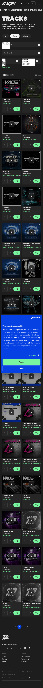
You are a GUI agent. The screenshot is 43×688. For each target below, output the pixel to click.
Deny (21, 368)
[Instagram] (20, 648)
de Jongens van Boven (25, 678)
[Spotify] (25, 648)
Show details (31, 355)
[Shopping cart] (25, 4)
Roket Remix (27, 173)
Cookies (4, 672)
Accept (21, 362)
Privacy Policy (21, 672)
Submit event (26, 656)
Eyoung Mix (26, 389)
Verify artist (25, 659)
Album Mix (26, 533)
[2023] (3, 65)
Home (4, 654)
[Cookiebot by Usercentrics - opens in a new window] (30, 318)
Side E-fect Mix (8, 389)
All (5, 36)
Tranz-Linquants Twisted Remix (33, 425)
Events (24, 654)
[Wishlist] (21, 4)
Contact (24, 662)
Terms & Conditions (8, 674)
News (4, 662)
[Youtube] (29, 648)
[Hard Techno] (28, 65)
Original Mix (7, 101)
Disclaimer (12, 672)
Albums (25, 36)
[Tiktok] (11, 648)
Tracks (15, 36)
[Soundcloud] (16, 648)
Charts (4, 656)
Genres (4, 659)
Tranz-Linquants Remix (30, 461)
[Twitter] (7, 648)
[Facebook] (3, 648)
